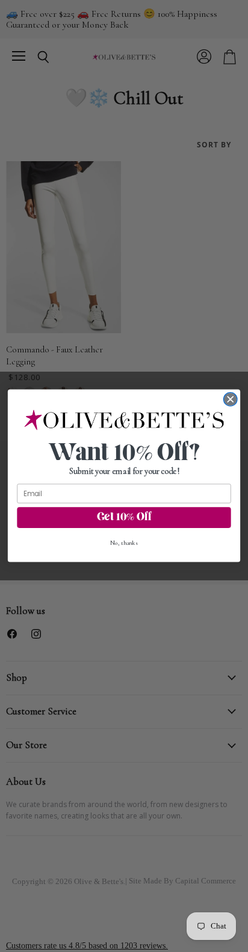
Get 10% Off (124, 517)
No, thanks (124, 543)
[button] (124, 420)
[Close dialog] (230, 400)
